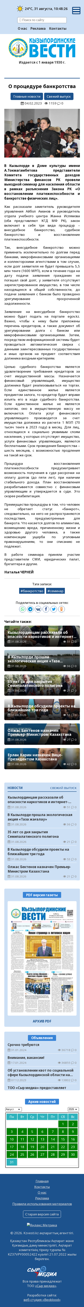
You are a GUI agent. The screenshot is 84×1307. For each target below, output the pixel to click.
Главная (42, 1181)
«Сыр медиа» (45, 1286)
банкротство (33, 591)
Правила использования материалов (42, 1204)
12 (32, 1139)
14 (53, 1139)
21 (53, 1147)
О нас (22, 28)
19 (32, 1147)
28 (53, 1154)
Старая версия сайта (42, 1214)
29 (63, 1154)
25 (22, 1154)
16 (73, 1139)
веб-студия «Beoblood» (42, 1299)
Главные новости (26, 96)
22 (63, 1147)
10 (12, 1139)
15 (63, 1139)
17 (12, 1147)
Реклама (38, 28)
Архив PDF (42, 1021)
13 (42, 1139)
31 (12, 1162)
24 (12, 1154)
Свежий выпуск (59, 96)
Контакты (57, 28)
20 (42, 1147)
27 (42, 1154)
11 (22, 1139)
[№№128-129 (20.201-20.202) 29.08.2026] (42, 958)
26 (32, 1154)
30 (73, 1154)
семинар (56, 591)
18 (22, 1147)
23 (73, 1147)
